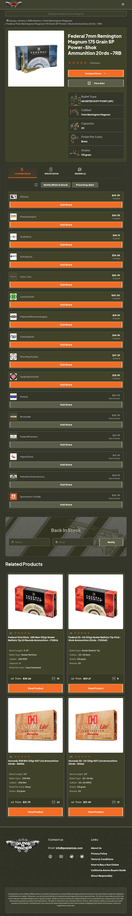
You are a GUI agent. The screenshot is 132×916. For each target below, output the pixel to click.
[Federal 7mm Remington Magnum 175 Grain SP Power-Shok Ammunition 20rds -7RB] (36, 59)
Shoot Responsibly (101, 875)
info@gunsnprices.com (69, 847)
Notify (111, 542)
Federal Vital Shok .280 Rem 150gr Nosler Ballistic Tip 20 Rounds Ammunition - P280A (33, 639)
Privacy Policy (99, 853)
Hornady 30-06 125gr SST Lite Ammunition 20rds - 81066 (92, 762)
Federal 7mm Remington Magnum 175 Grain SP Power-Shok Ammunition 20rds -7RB (54, 23)
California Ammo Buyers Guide (108, 870)
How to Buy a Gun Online (105, 864)
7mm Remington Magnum (57, 20)
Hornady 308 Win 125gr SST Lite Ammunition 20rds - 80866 (33, 762)
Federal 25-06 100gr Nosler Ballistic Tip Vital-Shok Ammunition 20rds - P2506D (94, 639)
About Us (96, 847)
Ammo (22, 20)
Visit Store (66, 204)
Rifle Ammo (34, 20)
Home (12, 20)
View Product (35, 688)
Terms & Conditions (102, 859)
